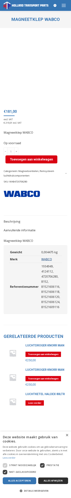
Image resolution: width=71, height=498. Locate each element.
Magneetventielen (28, 171)
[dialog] (35, 464)
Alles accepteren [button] (19, 480)
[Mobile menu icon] (63, 5)
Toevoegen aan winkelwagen (31, 159)
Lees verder (34, 403)
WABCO (46, 259)
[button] (35, 491)
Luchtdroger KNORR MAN (44, 345)
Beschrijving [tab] (12, 221)
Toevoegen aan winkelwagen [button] (43, 354)
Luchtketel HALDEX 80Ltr (45, 394)
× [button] (67, 435)
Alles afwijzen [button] (53, 480)
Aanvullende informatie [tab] (20, 230)
